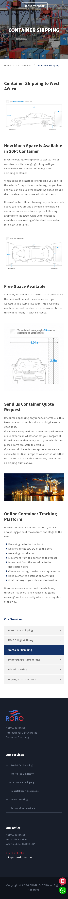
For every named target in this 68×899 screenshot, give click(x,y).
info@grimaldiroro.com (20, 857)
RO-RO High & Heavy (21, 640)
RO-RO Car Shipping (20, 630)
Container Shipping (20, 649)
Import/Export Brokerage (24, 659)
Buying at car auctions (22, 679)
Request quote (35, 6)
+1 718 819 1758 (15, 852)
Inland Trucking (17, 669)
